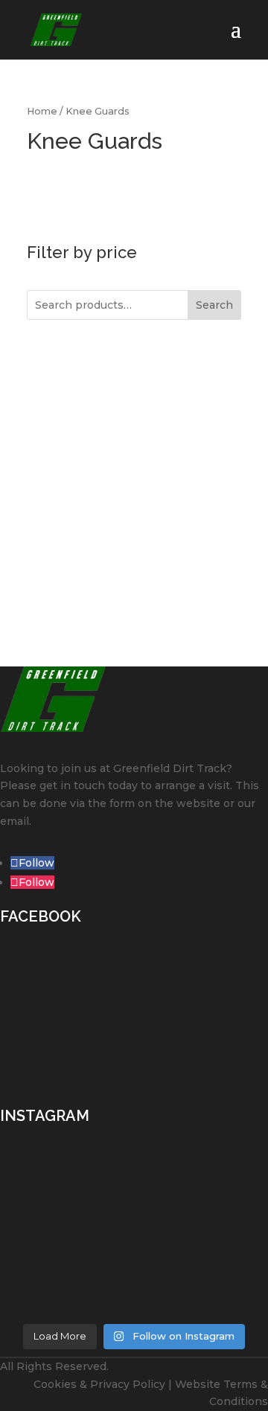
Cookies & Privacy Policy (99, 1384)
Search (214, 305)
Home (42, 111)
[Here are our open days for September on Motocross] (134, 1237)
